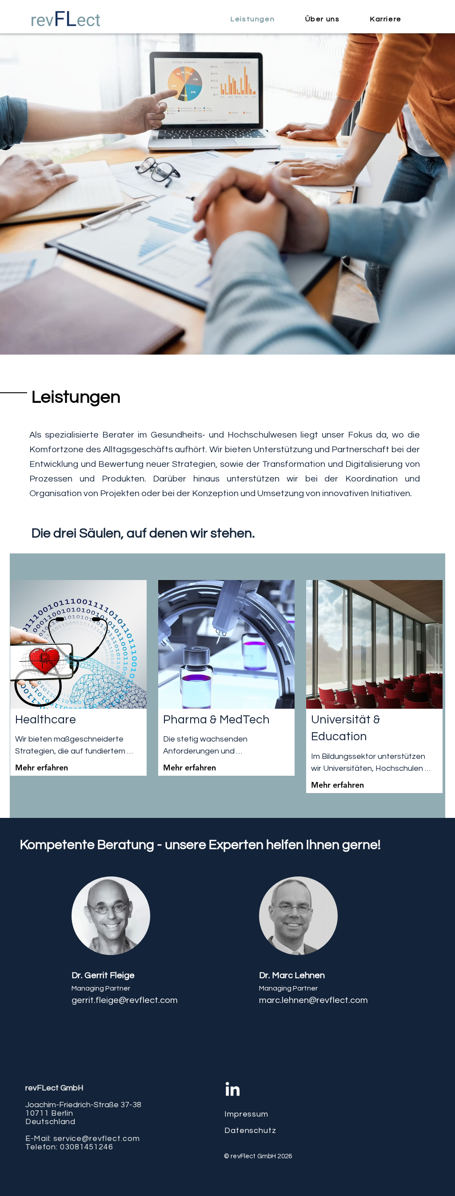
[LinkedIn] (232, 1090)
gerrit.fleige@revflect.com (125, 1000)
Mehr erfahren (41, 767)
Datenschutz (250, 1130)
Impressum (246, 1114)
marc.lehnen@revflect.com (313, 1000)
